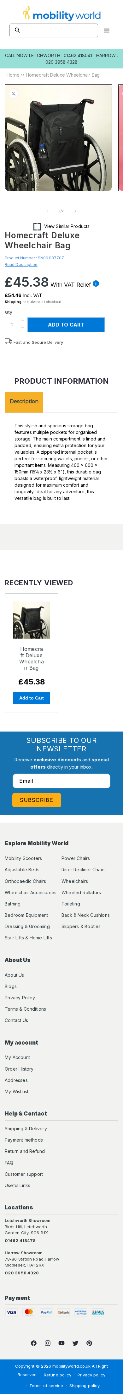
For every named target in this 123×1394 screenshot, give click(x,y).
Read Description (21, 264)
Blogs (11, 986)
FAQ (9, 1162)
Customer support (24, 1174)
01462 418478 (20, 1240)
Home (13, 75)
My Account (17, 1057)
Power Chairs (76, 858)
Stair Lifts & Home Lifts (28, 937)
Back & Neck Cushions (86, 915)
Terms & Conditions (25, 1009)
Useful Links (17, 1185)
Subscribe (37, 800)
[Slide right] (75, 211)
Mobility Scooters (23, 858)
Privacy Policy (20, 997)
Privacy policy (91, 1374)
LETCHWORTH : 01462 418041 (60, 55)
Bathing (12, 903)
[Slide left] (48, 211)
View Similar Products (67, 226)
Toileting (71, 903)
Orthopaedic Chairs (25, 881)
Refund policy (57, 1374)
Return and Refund (25, 1151)
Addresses (16, 1080)
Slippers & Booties (81, 926)
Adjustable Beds (22, 869)
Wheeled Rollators (81, 892)
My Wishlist (16, 1091)
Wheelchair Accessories (30, 892)
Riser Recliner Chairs (84, 869)
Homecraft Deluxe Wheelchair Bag (31, 658)
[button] (107, 30)
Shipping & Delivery (26, 1128)
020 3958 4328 (22, 1272)
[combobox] (54, 30)
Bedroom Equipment (26, 915)
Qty (8, 312)
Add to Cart (31, 697)
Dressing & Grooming (27, 926)
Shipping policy (84, 1385)
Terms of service (46, 1385)
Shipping (13, 302)
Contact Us (16, 1020)
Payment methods (24, 1140)
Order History (19, 1069)
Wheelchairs (75, 881)
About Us (14, 975)
